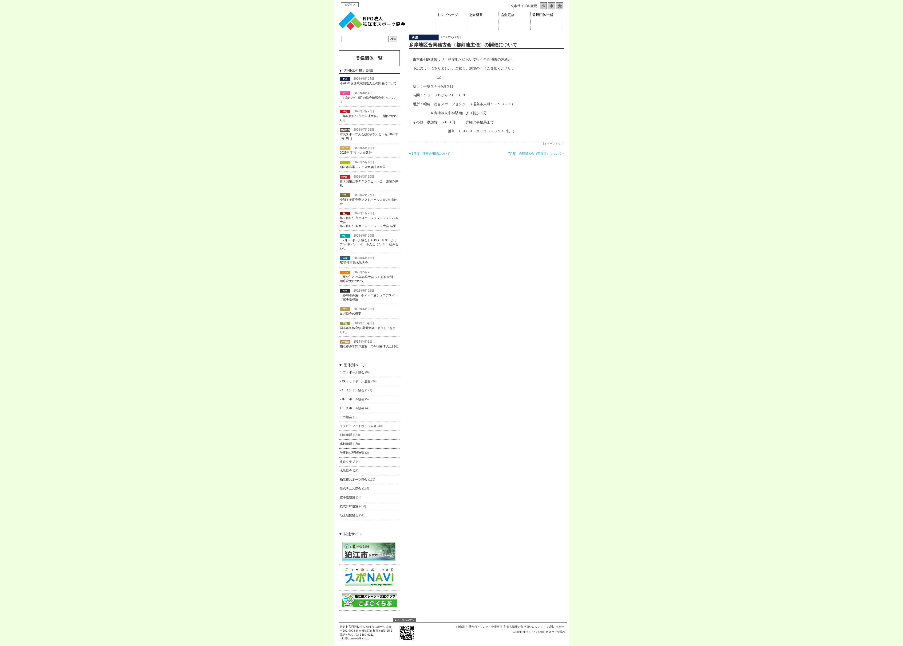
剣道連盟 (346, 435)
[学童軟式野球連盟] (345, 341)
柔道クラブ (347, 461)
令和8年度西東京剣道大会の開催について (368, 83)
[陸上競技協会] (345, 213)
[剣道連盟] (424, 39)
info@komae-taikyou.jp (354, 638)
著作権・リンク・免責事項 (486, 626)
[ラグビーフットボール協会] (345, 176)
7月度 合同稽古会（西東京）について (535, 153)
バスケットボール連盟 (355, 381)
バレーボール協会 (352, 399)
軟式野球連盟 (349, 506)
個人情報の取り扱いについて (525, 626)
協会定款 (507, 15)
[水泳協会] (345, 258)
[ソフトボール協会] (345, 195)
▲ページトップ (554, 143)
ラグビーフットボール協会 (358, 426)
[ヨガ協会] (345, 309)
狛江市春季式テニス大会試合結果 (363, 167)
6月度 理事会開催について (431, 153)
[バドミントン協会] (345, 93)
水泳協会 (346, 470)
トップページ (447, 15)
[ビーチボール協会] (345, 148)
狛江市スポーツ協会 (353, 479)
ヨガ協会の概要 (350, 313)
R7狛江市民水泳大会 (354, 262)
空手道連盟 (347, 497)
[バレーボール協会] (345, 235)
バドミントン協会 (352, 390)
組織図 (460, 626)
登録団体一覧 (542, 15)
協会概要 (476, 15)
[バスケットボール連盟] (345, 272)
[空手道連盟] (345, 290)
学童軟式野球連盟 (352, 452)
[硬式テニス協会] (345, 162)
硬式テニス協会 (350, 488)
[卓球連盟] (345, 111)
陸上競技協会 (349, 515)
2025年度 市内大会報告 (356, 152)
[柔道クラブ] (345, 323)
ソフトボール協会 (352, 372)
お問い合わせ (555, 626)
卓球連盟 (346, 444)
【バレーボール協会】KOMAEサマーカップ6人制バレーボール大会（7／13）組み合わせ (369, 244)
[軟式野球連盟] (345, 129)
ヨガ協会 (346, 417)
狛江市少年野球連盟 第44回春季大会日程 (369, 346)
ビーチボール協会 (352, 408)
